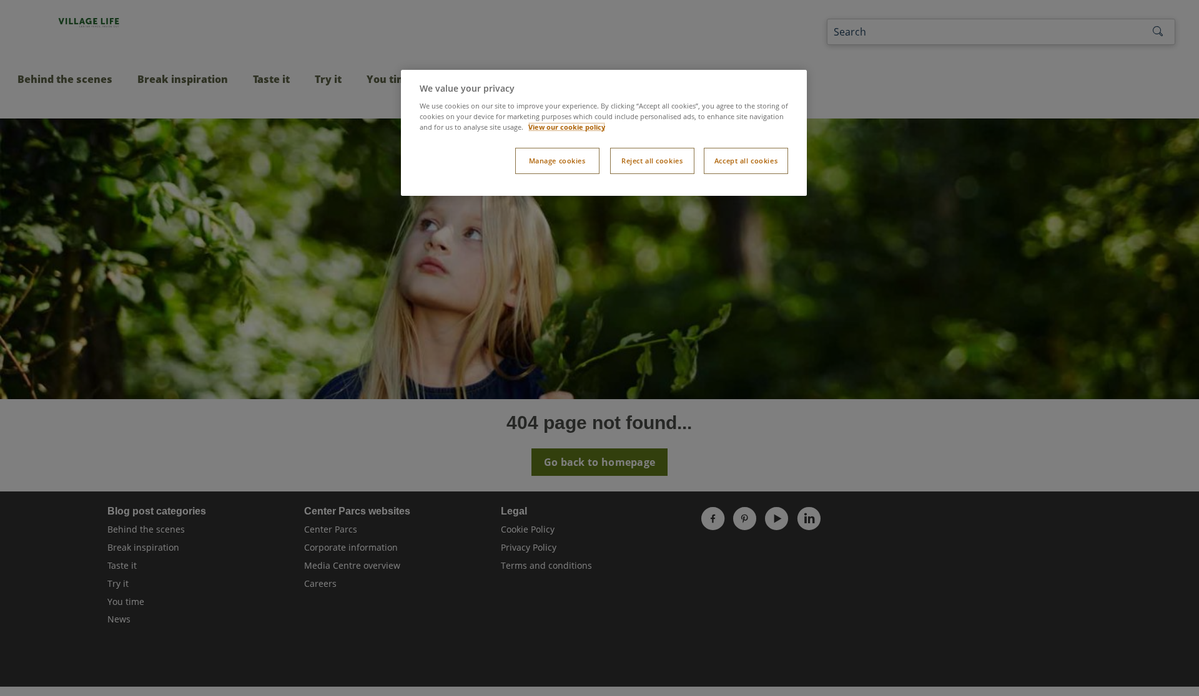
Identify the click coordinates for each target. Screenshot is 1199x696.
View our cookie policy (566, 127)
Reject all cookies (652, 160)
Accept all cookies (745, 160)
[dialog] (604, 133)
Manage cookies (557, 160)
